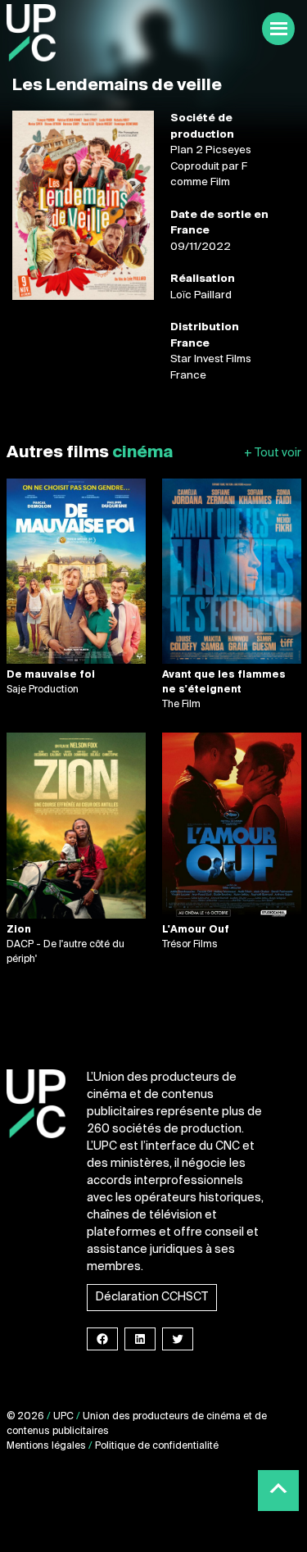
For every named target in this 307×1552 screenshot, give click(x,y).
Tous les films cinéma (272, 453)
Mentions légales (46, 1446)
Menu (278, 28)
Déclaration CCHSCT (152, 1297)
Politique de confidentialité (157, 1446)
